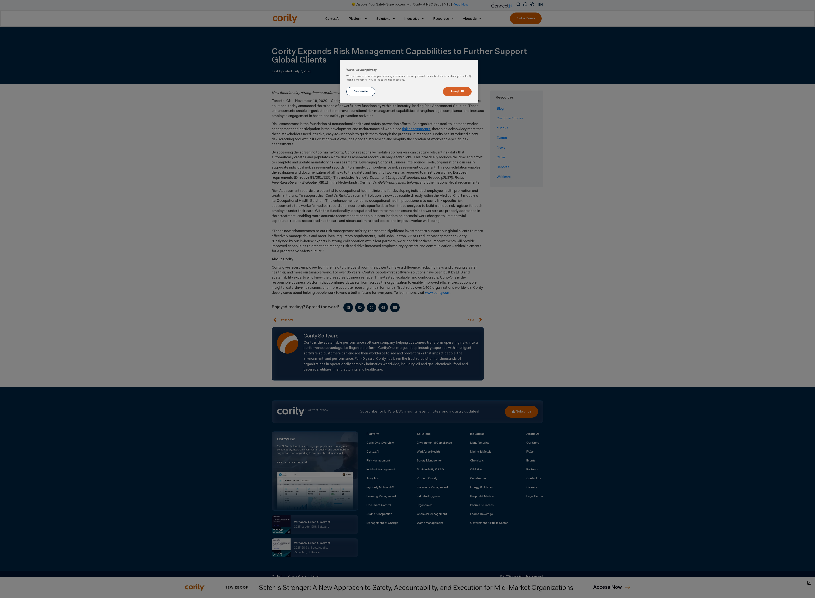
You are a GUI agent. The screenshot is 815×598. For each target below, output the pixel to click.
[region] (409, 81)
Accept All (457, 91)
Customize (361, 91)
